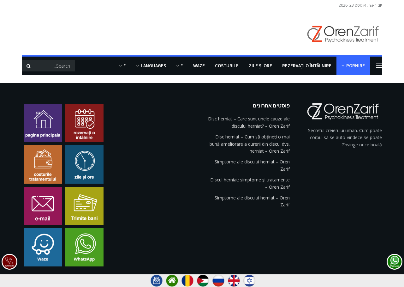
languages (153, 66)
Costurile (227, 66)
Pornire (355, 66)
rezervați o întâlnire (306, 66)
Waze (199, 66)
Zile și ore (260, 66)
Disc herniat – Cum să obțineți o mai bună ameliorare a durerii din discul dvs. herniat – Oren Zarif (250, 144)
